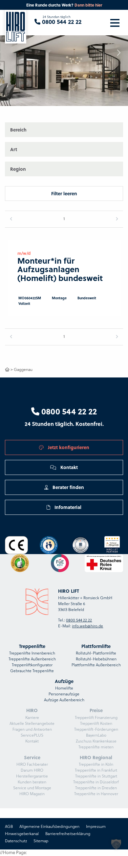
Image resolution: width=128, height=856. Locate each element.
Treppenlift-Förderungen (96, 729)
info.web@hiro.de (87, 626)
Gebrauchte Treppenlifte (32, 670)
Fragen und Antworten (32, 729)
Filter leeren (64, 193)
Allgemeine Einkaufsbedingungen (49, 826)
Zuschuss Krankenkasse (96, 741)
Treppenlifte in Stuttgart (96, 776)
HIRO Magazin (32, 793)
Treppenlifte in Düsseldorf (96, 782)
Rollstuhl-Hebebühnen (96, 659)
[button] (116, 844)
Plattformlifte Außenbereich (96, 665)
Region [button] (18, 169)
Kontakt (68, 467)
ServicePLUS (32, 735)
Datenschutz (16, 841)
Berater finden (67, 487)
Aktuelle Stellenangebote (32, 723)
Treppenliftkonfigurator (32, 665)
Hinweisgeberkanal (22, 833)
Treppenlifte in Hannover (96, 793)
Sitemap (40, 841)
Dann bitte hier (88, 5)
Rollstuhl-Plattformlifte (96, 653)
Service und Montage (32, 788)
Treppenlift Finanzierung (96, 717)
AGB (9, 826)
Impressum (96, 826)
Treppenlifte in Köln (96, 764)
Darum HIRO (32, 770)
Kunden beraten (32, 782)
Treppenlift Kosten (96, 723)
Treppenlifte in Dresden (96, 788)
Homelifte (64, 688)
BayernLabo (96, 735)
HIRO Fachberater (32, 764)
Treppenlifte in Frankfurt (96, 770)
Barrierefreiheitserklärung (67, 833)
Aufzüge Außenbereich (64, 700)
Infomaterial (67, 507)
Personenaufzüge (64, 694)
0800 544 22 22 (68, 411)
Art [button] (13, 149)
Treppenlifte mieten (96, 747)
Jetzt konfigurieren (68, 447)
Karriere (32, 717)
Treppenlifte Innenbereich (32, 653)
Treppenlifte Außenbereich (32, 659)
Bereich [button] (18, 129)
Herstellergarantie (32, 776)
